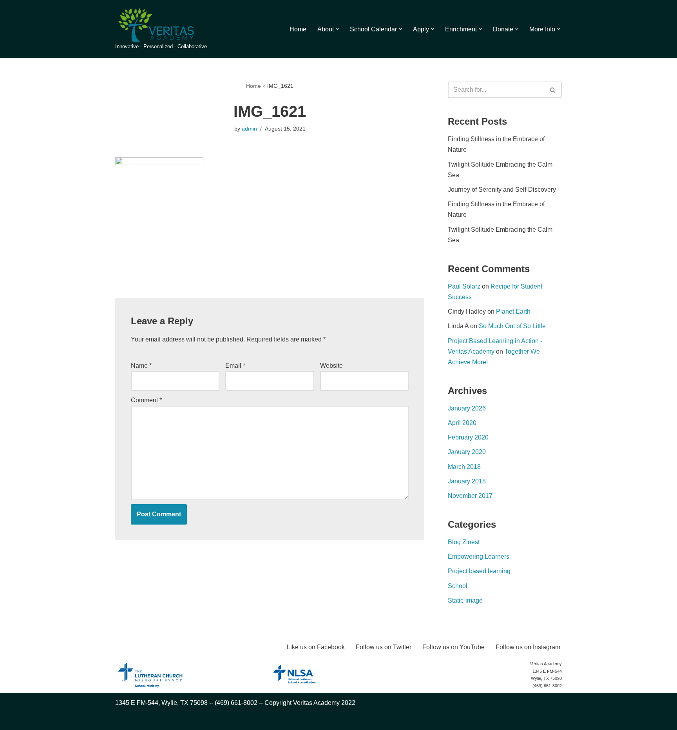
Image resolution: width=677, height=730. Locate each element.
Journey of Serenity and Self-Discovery (502, 189)
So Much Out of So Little (512, 326)
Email (235, 365)
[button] (337, 29)
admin (249, 128)
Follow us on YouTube (453, 647)
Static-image (465, 600)
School (457, 586)
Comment (146, 400)
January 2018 (467, 481)
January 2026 (467, 408)
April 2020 (462, 422)
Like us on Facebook (316, 647)
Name (141, 365)
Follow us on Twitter (383, 647)
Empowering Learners (478, 556)
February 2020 (468, 437)
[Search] (553, 90)
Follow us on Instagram (528, 647)
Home (298, 29)
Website (331, 365)
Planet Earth (513, 311)
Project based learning (479, 571)
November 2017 (470, 495)
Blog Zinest (464, 542)
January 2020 (467, 452)
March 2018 (464, 466)
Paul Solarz (464, 286)
